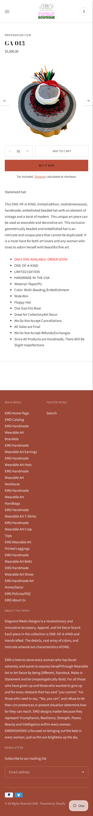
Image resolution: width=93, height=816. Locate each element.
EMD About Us (15, 600)
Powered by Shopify (52, 803)
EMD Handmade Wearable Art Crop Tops (18, 529)
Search (51, 413)
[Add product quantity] (10, 151)
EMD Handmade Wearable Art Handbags (17, 497)
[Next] (88, 101)
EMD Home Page (17, 413)
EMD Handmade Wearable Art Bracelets (17, 432)
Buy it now (46, 165)
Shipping (40, 177)
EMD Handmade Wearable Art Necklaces (17, 477)
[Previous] (5, 101)
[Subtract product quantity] (27, 151)
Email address (18, 766)
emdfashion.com (18, 35)
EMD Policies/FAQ (18, 593)
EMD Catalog (14, 419)
